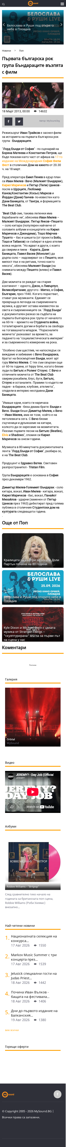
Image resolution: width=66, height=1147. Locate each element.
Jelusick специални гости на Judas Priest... (34, 975)
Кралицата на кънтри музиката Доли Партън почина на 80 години (31, 562)
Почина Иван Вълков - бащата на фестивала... (30, 994)
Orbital (11, 739)
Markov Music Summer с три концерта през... (34, 957)
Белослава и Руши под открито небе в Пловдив (30, 27)
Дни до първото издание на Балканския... (34, 1013)
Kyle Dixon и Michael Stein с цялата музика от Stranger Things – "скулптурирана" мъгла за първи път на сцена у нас (32, 634)
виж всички (12, 1030)
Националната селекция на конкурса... (34, 938)
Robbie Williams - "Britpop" (23, 886)
